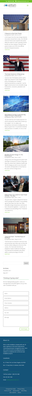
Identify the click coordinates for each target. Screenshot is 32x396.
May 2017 (5, 273)
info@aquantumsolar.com (12, 380)
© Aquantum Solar (11, 389)
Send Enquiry (24, 329)
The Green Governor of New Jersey (14, 74)
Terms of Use (7, 390)
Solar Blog (23, 390)
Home (19, 392)
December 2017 (7, 270)
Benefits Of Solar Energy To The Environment (14, 155)
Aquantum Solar (10, 35)
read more (7, 49)
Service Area (16, 390)
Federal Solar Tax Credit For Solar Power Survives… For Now (16, 195)
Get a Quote (13, 392)
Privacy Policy (21, 389)
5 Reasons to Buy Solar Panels (13, 33)
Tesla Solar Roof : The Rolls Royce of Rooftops (15, 237)
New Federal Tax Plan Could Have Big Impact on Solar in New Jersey (15, 115)
